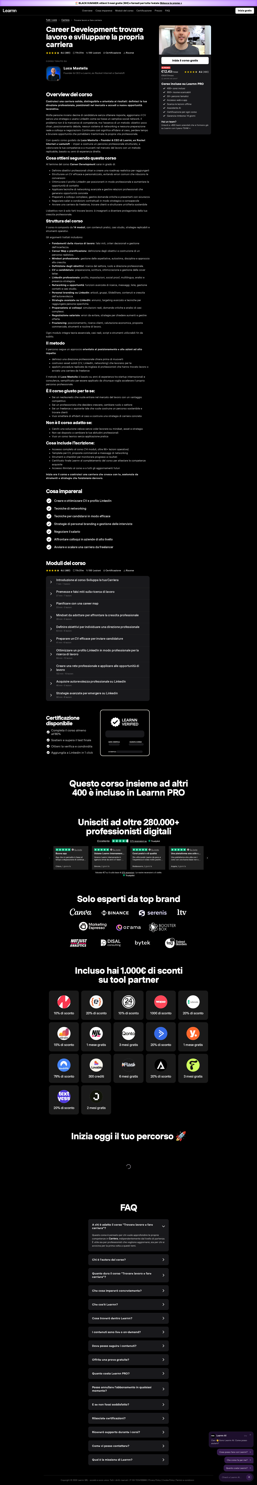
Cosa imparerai (103, 10)
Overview (87, 10)
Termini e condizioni (185, 1480)
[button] (231, 1439)
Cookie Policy (168, 1480)
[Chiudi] (250, 1434)
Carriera (65, 20)
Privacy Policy (154, 1480)
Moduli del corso (124, 10)
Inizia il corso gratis (185, 60)
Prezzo (158, 10)
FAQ (167, 10)
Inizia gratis (245, 10)
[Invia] (249, 1477)
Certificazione (144, 10)
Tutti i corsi (51, 20)
